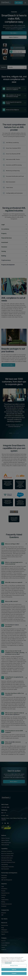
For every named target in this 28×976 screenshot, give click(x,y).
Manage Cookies (14, 965)
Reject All (14, 969)
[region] (14, 965)
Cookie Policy (8, 962)
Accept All (14, 973)
